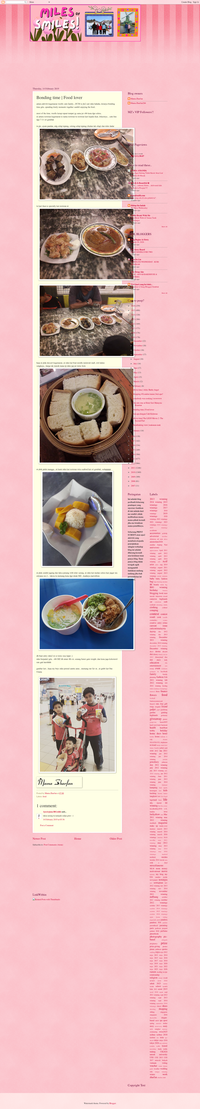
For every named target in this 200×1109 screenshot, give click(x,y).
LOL (165, 809)
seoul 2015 (162, 989)
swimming (153, 1032)
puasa (152, 949)
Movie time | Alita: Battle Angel (146, 389)
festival (152, 691)
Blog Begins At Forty (140, 239)
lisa (159, 806)
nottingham (158, 882)
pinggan (164, 940)
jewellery (154, 761)
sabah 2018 (162, 981)
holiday (163, 730)
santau (165, 983)
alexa (165, 539)
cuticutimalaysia (158, 628)
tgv (166, 1037)
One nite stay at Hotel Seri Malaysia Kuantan (147, 404)
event (157, 668)
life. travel (155, 802)
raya (157, 952)
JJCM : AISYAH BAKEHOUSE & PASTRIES (144, 275)
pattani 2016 (154, 931)
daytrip (153, 631)
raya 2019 (154, 963)
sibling (152, 1012)
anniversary (154, 547)
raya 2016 (163, 958)
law (159, 796)
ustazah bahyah (161, 1060)
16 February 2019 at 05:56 (54, 819)
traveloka (153, 1049)
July (135, 363)
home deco (155, 733)
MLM (152, 868)
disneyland (159, 657)
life (165, 799)
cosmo (165, 620)
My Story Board (138, 249)
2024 (133, 314)
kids (165, 790)
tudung (152, 1051)
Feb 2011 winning (158, 678)
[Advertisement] (100, 62)
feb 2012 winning (158, 681)
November (138, 345)
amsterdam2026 (156, 541)
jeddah (165, 759)
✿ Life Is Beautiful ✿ (140, 183)
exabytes (164, 668)
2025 (133, 310)
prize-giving (155, 946)
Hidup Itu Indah (138, 205)
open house (155, 917)
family (153, 674)
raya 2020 (163, 963)
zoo (164, 1077)
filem (158, 691)
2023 (133, 319)
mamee (152, 829)
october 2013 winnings (158, 905)
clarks (165, 605)
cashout (152, 604)
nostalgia (163, 879)
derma (157, 651)
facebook (164, 671)
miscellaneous (156, 865)
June (136, 367)
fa (158, 671)
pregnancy (153, 943)
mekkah (153, 857)
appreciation (154, 550)
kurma (160, 793)
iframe (165, 739)
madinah (153, 823)
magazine (162, 822)
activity (164, 533)
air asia (160, 539)
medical (164, 854)
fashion (160, 677)
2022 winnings (156, 522)
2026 (133, 305)
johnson (164, 762)
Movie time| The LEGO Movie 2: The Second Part (148, 419)
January (137, 430)
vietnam (153, 1062)
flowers (153, 695)
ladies (165, 793)
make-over (163, 826)
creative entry (156, 622)
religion (153, 977)
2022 (133, 323)
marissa (160, 837)
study (165, 1026)
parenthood (154, 925)
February (137, 386)
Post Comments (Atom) (53, 844)
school (158, 986)
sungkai (157, 1029)
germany (164, 715)
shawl (159, 1006)
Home (77, 838)
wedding (163, 1068)
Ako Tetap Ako (137, 271)
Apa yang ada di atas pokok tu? (143, 198)
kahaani (164, 785)
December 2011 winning (158, 638)
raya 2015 (154, 958)
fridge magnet (155, 706)
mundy (152, 874)
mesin (162, 860)
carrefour (158, 602)
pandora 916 (155, 922)
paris (152, 928)
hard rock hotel (155, 725)
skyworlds (153, 1018)
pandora (164, 919)
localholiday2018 (156, 808)
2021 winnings (162, 519)
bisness (165, 590)
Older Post (116, 838)
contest (154, 614)
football (152, 698)
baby (152, 578)
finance (164, 691)
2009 (133, 476)
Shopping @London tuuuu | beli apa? (148, 394)
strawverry (158, 1026)
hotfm (152, 736)
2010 (133, 472)
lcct (162, 796)
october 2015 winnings (158, 911)
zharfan (153, 1077)
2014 (133, 454)
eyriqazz (152, 671)
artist (152, 564)
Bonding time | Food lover (143, 409)
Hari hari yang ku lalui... (141, 284)
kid (160, 790)
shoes (164, 1006)
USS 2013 (159, 1057)
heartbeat (163, 727)
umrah (152, 1054)
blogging (154, 593)
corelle (165, 617)
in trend (153, 745)
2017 (133, 440)
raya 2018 (163, 960)
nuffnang (154, 896)
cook (159, 617)
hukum (162, 736)
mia (166, 860)
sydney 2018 (162, 1034)
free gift (163, 703)
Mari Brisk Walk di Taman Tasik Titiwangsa (143, 219)
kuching (153, 793)
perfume (163, 930)
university (163, 1054)
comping (154, 610)
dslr (151, 659)
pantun (165, 922)
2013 (133, 458)
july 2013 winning (157, 770)
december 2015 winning (158, 646)
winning (164, 1072)
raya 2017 (154, 960)
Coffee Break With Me (140, 215)
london (152, 811)
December (138, 341)
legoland (153, 799)
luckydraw (155, 814)
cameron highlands (158, 598)
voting (164, 1062)
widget (157, 1072)
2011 (133, 467)
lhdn (160, 800)
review (152, 980)
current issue (158, 625)
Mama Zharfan (137, 99)
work (165, 1074)
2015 (133, 449)
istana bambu (154, 748)
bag (151, 581)
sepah (161, 992)
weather (157, 1068)
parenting (163, 925)
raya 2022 (163, 966)
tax (158, 1037)
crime (165, 622)
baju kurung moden (160, 582)
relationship (154, 974)
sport (165, 1020)
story (152, 1026)
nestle (165, 877)
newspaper (154, 880)
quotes (164, 949)
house (157, 736)
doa (166, 657)
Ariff (165, 561)
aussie (159, 576)
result (165, 978)
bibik (162, 585)
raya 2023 (154, 969)
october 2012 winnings (158, 901)
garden (152, 712)
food (44, 796)
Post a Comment (46, 825)
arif (159, 562)
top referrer (163, 1043)
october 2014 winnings (158, 908)
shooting (153, 1009)
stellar (165, 1023)
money (164, 868)
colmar (164, 607)
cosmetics (153, 620)
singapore (163, 1012)
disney (155, 654)
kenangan (153, 790)
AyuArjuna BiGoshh (52, 811)
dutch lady (162, 660)
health (153, 727)
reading (159, 972)
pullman (158, 949)
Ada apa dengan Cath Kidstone (145, 413)
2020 (133, 332)
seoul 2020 (154, 992)
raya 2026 (163, 969)
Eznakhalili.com (138, 195)
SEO (155, 989)
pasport (164, 928)
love (165, 811)
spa (161, 1020)
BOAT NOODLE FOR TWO (141, 252)
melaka (164, 857)
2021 (133, 328)
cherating (159, 605)
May (136, 372)
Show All (164, 227)
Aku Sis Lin (136, 259)
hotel (165, 733)
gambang (164, 709)
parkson (158, 928)
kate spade (163, 788)
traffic (158, 1046)
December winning (158, 648)
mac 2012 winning (158, 818)
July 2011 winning (158, 764)
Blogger (112, 1103)
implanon (164, 742)
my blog (160, 874)
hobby (152, 730)
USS (152, 1057)
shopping (163, 1008)
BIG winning (158, 587)
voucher (153, 1065)
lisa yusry (164, 806)
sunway (164, 1029)
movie (164, 871)
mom (158, 868)
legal (165, 796)
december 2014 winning (158, 643)
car (151, 601)
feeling (164, 686)
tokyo (156, 1040)
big (166, 585)
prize (164, 943)
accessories (155, 533)
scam (152, 986)
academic (153, 530)
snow (157, 1020)
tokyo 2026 (154, 1043)
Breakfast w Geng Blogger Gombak (145, 286)
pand (158, 920)
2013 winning (158, 499)
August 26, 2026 (137, 242)
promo (165, 946)
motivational (155, 871)
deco (151, 651)
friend (164, 706)
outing (165, 917)
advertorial (154, 536)
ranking (152, 952)
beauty (156, 584)
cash (165, 601)
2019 (133, 337)
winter (152, 1074)
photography (156, 936)
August (137, 359)
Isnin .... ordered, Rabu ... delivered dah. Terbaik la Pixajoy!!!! (146, 186)
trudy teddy (162, 1049)
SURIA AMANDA (139, 170)
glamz (165, 719)
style (151, 1029)
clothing (154, 607)
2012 (133, 463)
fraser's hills (154, 704)
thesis (151, 1040)
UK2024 (163, 1051)
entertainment (155, 665)
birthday (154, 590)
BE (151, 584)
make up (154, 825)
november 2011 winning (158, 892)
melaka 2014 (154, 860)
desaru (165, 651)
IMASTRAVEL (155, 742)
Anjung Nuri (162, 545)
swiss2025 (163, 1031)
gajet (158, 709)
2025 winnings (158, 527)
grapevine (153, 722)
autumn (164, 576)
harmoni (164, 725)
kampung (153, 787)
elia (166, 663)
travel (164, 1045)
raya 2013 (154, 955)
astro (156, 564)
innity (159, 745)
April (136, 377)
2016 (133, 445)
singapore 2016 (158, 1015)
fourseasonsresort (156, 701)
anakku (152, 545)
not (151, 883)
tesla (162, 1037)
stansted (158, 1023)
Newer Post (39, 838)
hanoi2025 (163, 722)
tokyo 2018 (163, 1040)
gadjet (153, 709)
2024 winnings (162, 525)
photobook (154, 933)
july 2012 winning (158, 767)
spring (152, 1023)
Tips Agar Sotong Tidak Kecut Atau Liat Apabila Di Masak (147, 174)
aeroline (164, 536)
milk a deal (158, 862)
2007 (133, 485)
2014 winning (156, 502)
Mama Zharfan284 (138, 103)
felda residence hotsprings (158, 689)
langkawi (153, 796)
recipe (165, 972)
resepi (161, 978)
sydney (152, 1034)
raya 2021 (154, 966)
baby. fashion (161, 578)
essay (152, 668)
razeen (153, 971)
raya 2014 (163, 955)
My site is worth (137, 154)
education (154, 662)
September (138, 354)
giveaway (156, 718)
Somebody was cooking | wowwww (147, 398)
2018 (133, 436)
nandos (157, 877)
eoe (166, 666)
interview (164, 745)
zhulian (160, 1077)
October (137, 350)
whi (151, 1071)
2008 (133, 481)
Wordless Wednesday (139, 207)
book (161, 593)
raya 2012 (163, 952)
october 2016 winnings (158, 914)
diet (151, 654)
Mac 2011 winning (158, 816)
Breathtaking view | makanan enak (147, 425)
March (136, 381)
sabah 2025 (155, 983)
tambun (152, 1037)
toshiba (152, 1046)
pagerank (153, 920)
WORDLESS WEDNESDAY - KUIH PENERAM (145, 263)
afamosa (153, 539)
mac (162, 814)
